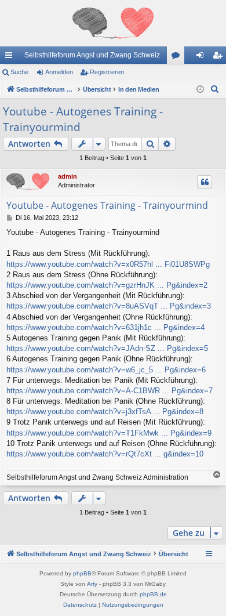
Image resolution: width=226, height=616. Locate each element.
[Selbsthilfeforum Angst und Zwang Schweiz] (113, 23)
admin (67, 176)
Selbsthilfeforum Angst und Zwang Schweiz (92, 55)
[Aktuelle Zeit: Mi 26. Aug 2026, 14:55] (200, 89)
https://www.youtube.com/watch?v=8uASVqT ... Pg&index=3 (108, 306)
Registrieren (107, 71)
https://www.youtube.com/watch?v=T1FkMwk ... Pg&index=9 (109, 433)
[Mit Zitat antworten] (204, 182)
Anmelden (59, 71)
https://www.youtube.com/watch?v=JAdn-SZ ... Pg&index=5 (107, 348)
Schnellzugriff (11, 57)
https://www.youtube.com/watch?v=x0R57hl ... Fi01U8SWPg (108, 264)
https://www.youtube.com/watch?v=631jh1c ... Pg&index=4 (105, 327)
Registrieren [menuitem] (219, 57)
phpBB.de (153, 594)
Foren (178, 57)
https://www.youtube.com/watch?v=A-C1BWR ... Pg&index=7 (109, 390)
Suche (19, 71)
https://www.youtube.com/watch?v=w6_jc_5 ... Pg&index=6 (106, 369)
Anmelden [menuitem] (202, 57)
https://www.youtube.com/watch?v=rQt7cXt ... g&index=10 (104, 454)
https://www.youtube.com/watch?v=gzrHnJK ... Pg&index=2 (106, 285)
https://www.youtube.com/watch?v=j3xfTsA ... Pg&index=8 (104, 411)
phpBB (82, 573)
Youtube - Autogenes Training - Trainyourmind (83, 119)
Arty (92, 584)
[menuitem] (215, 89)
